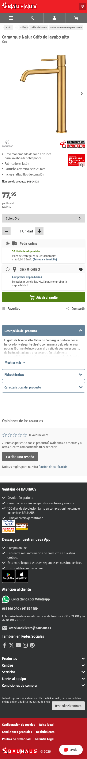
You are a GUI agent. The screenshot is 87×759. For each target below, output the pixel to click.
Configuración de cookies (18, 724)
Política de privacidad (16, 739)
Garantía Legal (44, 739)
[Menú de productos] (11, 18)
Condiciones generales (17, 732)
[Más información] (81, 269)
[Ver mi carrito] (76, 18)
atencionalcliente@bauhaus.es (30, 628)
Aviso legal (46, 724)
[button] (82, 94)
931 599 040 (10, 608)
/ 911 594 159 (28, 608)
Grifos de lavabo (39, 27)
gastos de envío (41, 701)
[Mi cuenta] (54, 18)
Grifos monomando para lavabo (66, 27)
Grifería (24, 27)
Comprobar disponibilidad (27, 277)
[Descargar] (8, 576)
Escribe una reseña (20, 456)
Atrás (8, 27)
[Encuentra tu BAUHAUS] (82, 6)
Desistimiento (45, 732)
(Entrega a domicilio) (45, 259)
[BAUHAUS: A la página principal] (19, 5)
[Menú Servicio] (32, 18)
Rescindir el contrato (68, 706)
